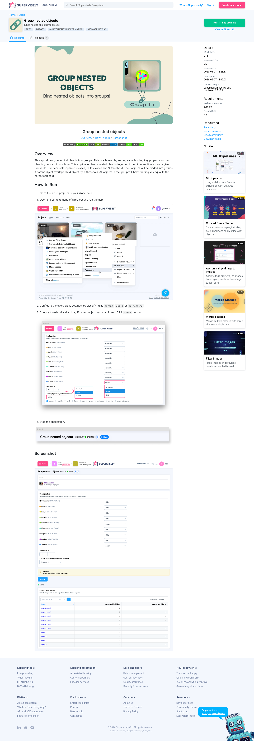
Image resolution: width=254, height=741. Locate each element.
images (40, 29)
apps (22, 14)
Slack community (213, 135)
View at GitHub (223, 29)
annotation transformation (66, 29)
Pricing (74, 707)
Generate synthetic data (189, 686)
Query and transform (187, 677)
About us (128, 702)
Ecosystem (49, 5)
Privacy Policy (130, 711)
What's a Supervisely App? (31, 707)
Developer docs (184, 702)
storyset (147, 730)
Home (12, 14)
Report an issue (212, 131)
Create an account (232, 5)
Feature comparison (28, 715)
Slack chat (182, 711)
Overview (86, 137)
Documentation (212, 138)
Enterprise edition (80, 702)
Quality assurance (133, 682)
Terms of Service (132, 707)
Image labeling (25, 673)
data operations (96, 29)
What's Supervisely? (192, 5)
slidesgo (138, 730)
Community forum (186, 707)
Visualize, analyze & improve (192, 682)
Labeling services (79, 682)
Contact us (76, 715)
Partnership (76, 711)
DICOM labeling (25, 686)
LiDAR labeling (25, 682)
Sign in (211, 5)
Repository (210, 127)
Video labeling (24, 677)
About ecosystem (27, 702)
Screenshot (120, 137)
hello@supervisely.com (213, 713)
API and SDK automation (30, 711)
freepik (129, 730)
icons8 (122, 730)
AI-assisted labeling (81, 673)
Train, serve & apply (186, 673)
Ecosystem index (185, 715)
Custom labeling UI (80, 677)
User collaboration (133, 677)
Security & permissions (135, 686)
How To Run (102, 137)
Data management (133, 673)
